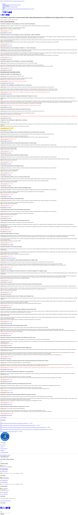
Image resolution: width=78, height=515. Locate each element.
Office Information (17, 4)
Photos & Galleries (22, 8)
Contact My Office (14, 6)
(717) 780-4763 (5, 494)
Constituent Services (6, 6)
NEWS (4, 7)
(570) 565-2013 (5, 482)
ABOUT (4, 3)
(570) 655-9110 (5, 471)
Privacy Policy (3, 444)
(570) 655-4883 (5, 468)
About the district (7, 500)
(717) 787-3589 (5, 492)
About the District (10, 4)
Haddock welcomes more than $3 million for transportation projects (13, 423)
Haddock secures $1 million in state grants (8, 431)
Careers (2, 446)
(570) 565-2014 (5, 480)
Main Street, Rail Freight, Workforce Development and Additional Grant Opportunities (17, 425)
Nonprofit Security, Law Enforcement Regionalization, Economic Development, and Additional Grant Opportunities (22, 427)
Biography (5, 4)
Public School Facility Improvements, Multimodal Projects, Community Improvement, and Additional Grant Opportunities (23, 429)
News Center (5, 8)
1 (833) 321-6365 (4, 469)
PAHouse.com (5, 10)
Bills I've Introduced (30, 8)
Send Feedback (3, 417)
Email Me (2, 450)
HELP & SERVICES (6, 5)
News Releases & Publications (13, 8)
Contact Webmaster (4, 452)
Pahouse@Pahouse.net (4, 456)
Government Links (3, 448)
